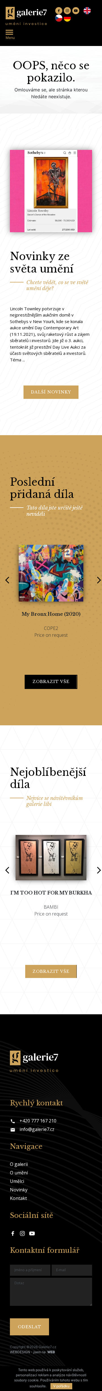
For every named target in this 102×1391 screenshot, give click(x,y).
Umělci (17, 1181)
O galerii (19, 1164)
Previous (5, 576)
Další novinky (51, 392)
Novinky (18, 1190)
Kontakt (18, 1198)
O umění (19, 1173)
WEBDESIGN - (32, 1352)
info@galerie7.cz (37, 1129)
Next (97, 576)
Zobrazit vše (51, 681)
